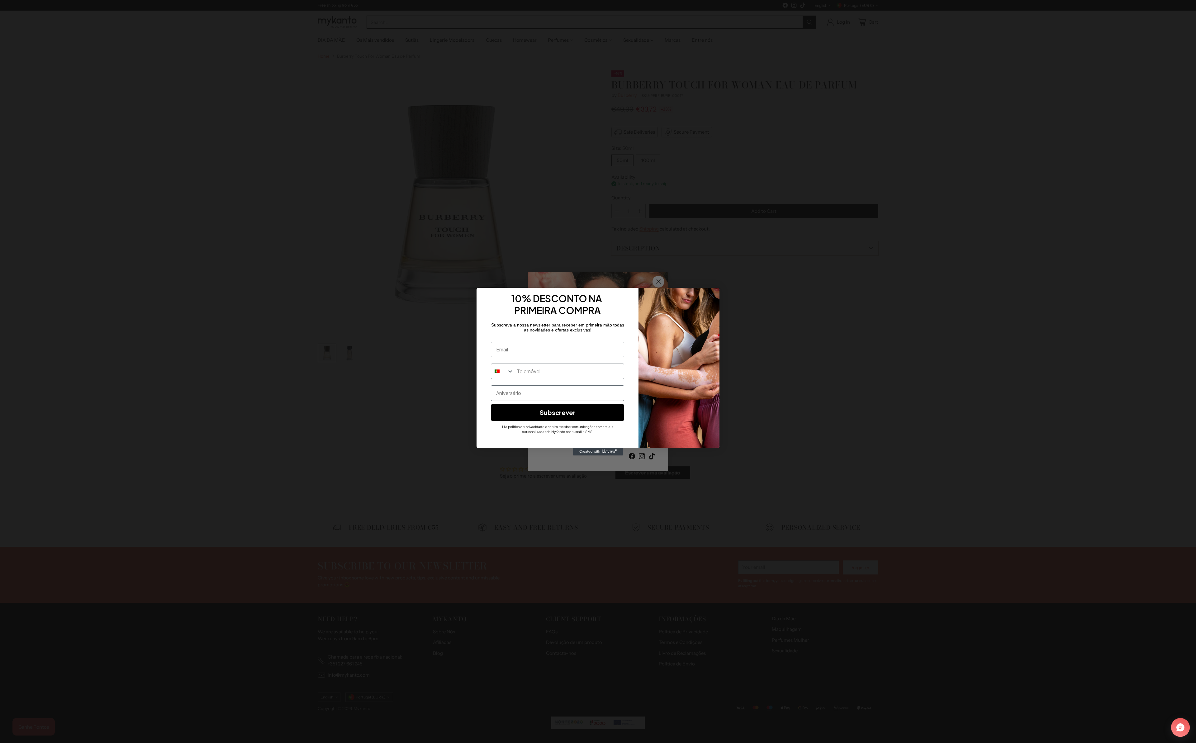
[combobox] (502, 371)
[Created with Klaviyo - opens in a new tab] (598, 451)
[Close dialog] (711, 295)
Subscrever (558, 412)
